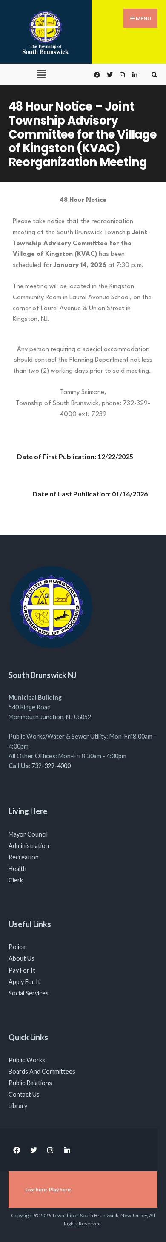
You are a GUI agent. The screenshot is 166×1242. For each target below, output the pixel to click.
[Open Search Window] (153, 74)
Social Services (29, 993)
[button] (41, 74)
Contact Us (24, 1094)
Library (18, 1105)
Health (17, 868)
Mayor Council (28, 834)
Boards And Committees (42, 1071)
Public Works (27, 1059)
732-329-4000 (51, 765)
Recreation (24, 857)
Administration (29, 845)
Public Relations (30, 1082)
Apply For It (24, 981)
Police (17, 946)
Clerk (16, 880)
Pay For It (22, 970)
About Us (21, 958)
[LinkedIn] (134, 74)
